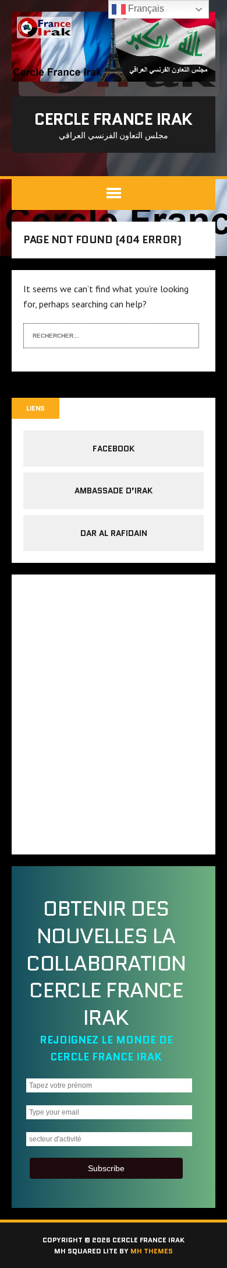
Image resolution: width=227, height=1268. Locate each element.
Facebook (113, 448)
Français (145, 8)
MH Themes (151, 1251)
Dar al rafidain (113, 533)
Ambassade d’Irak (113, 490)
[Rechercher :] (102, 334)
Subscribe (106, 1168)
